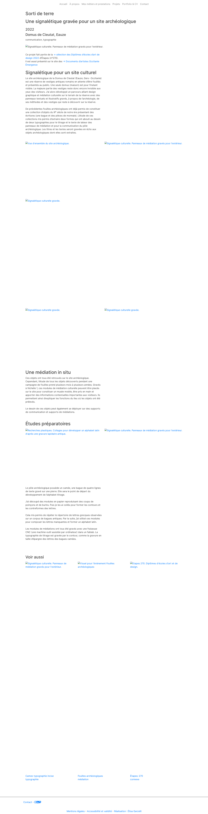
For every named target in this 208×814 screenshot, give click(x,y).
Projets (116, 4)
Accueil (63, 4)
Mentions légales (76, 811)
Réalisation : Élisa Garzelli (127, 811)
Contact (144, 4)
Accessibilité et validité (99, 811)
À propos (74, 4)
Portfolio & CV (130, 4)
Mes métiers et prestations (96, 4)
